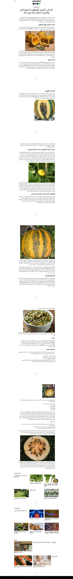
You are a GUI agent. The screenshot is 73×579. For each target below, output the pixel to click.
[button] (14, 1)
